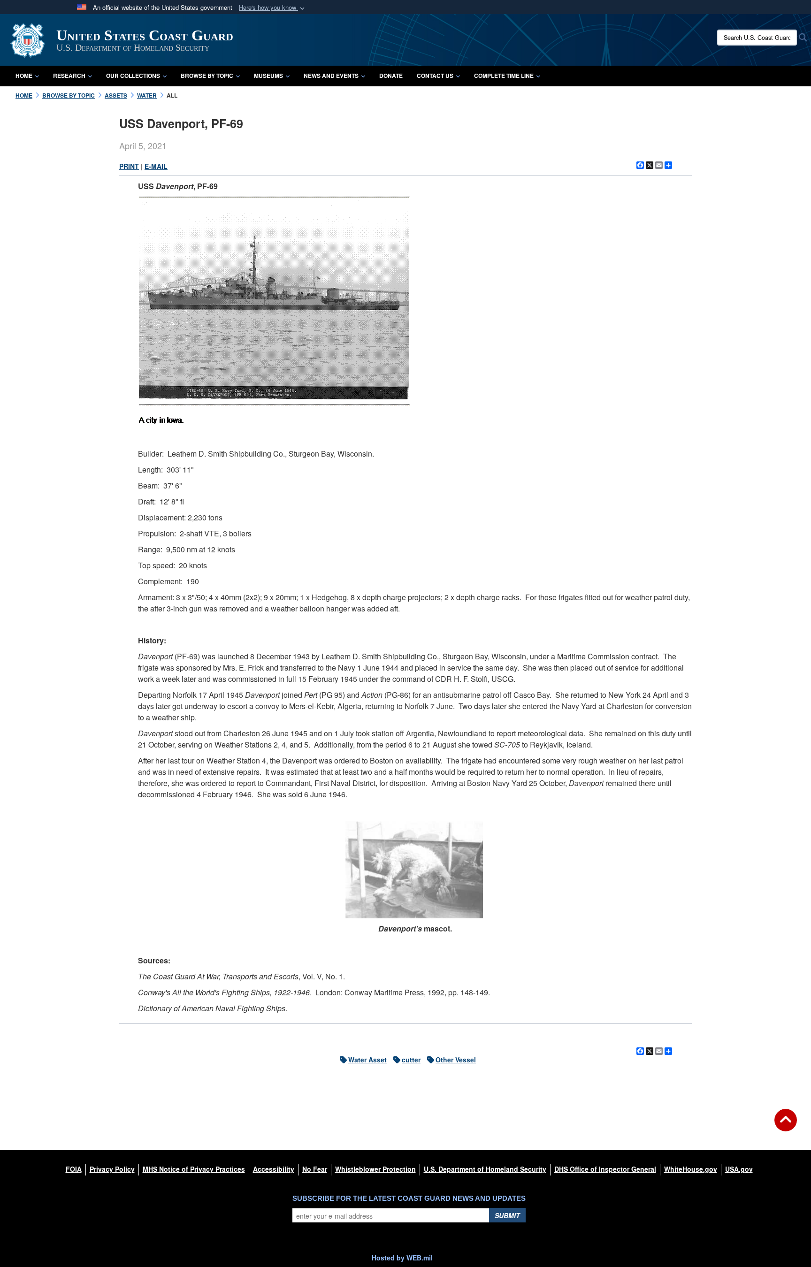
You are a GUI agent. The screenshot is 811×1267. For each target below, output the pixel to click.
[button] (272, 8)
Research (69, 75)
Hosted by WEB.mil (402, 1257)
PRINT (129, 166)
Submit (507, 1215)
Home (23, 75)
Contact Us (435, 75)
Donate (391, 75)
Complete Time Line (504, 75)
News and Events (331, 75)
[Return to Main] (785, 1125)
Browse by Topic (207, 75)
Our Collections (133, 75)
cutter (411, 1059)
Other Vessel (456, 1059)
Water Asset (367, 1059)
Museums (268, 75)
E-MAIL (156, 166)
